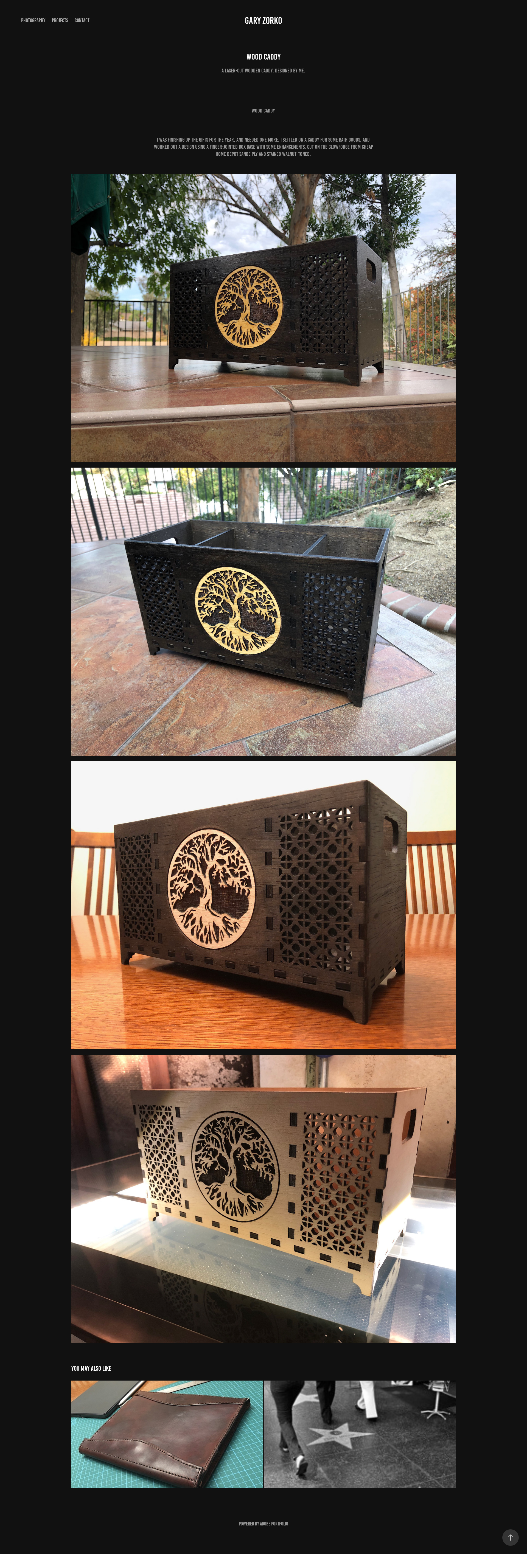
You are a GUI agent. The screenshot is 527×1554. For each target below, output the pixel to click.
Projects (60, 20)
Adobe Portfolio (274, 1524)
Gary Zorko (263, 20)
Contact (82, 20)
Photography (33, 20)
